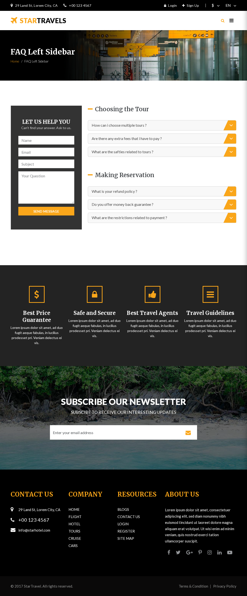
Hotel (74, 524)
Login (172, 5)
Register (126, 531)
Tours (74, 531)
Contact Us (128, 516)
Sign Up (193, 5)
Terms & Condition (193, 586)
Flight (75, 516)
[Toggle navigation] (231, 20)
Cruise (75, 538)
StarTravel (32, 586)
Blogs (123, 509)
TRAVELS (43, 20)
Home (15, 61)
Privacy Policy (224, 586)
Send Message (46, 211)
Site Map (125, 538)
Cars (73, 545)
